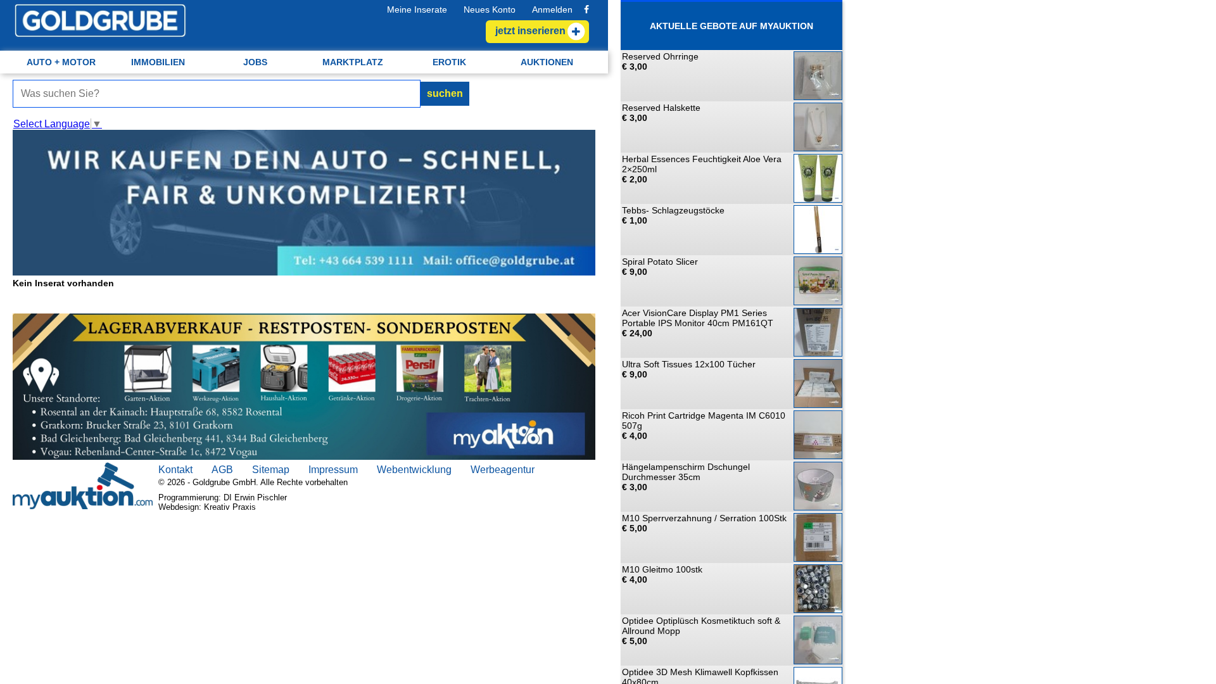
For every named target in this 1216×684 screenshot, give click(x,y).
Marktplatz (352, 62)
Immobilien (158, 62)
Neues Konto (490, 9)
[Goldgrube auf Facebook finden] (586, 9)
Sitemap (270, 469)
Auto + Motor (61, 62)
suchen (445, 93)
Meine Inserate (417, 9)
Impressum (333, 469)
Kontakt (175, 469)
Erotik (449, 62)
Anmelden (552, 9)
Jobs (255, 62)
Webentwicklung (414, 469)
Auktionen (547, 62)
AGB (222, 469)
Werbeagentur (503, 469)
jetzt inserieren (530, 30)
